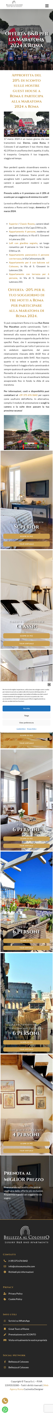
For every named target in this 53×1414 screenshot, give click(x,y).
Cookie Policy (21, 729)
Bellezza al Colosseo (18, 1361)
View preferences (26, 723)
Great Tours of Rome (18, 1328)
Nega (26, 715)
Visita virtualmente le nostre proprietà (27, 1340)
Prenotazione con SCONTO (22, 1334)
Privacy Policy (31, 729)
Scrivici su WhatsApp (19, 1320)
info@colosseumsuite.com (21, 1266)
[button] (49, 684)
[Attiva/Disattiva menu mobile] (47, 6)
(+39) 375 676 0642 (18, 1260)
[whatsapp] (5, 1407)
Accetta (26, 708)
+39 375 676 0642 (28, 395)
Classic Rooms (27, 223)
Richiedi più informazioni (21, 1271)
